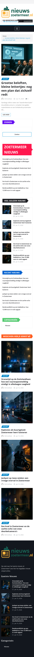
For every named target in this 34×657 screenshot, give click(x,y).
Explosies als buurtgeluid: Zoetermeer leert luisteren (22, 222)
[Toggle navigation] (17, 28)
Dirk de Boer (8, 99)
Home (4, 36)
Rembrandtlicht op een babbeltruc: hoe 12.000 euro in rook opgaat (21, 257)
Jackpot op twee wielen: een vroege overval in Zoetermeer (21, 234)
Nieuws (7, 326)
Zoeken (8, 122)
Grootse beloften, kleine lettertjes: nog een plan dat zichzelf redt (16, 89)
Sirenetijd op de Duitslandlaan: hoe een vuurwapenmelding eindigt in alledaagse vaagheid (15, 161)
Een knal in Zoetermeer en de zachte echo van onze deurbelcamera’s (22, 246)
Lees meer (6, 114)
